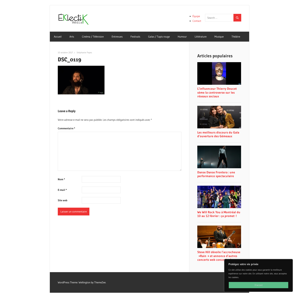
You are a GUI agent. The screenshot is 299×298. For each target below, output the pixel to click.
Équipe (196, 16)
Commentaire (66, 128)
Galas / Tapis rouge (159, 36)
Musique (219, 36)
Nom (61, 179)
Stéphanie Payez (84, 52)
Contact (196, 20)
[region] (258, 275)
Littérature (200, 36)
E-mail (62, 189)
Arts (71, 36)
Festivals (135, 36)
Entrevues (117, 36)
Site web (62, 200)
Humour (182, 36)
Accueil (58, 36)
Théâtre (236, 36)
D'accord (259, 285)
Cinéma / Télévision (93, 36)
